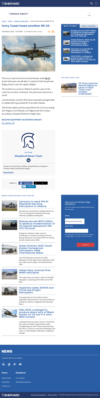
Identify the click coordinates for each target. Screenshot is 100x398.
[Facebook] (9, 364)
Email (68, 216)
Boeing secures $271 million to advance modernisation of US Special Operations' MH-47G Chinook (37, 225)
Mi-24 (47, 78)
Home (4, 21)
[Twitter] (14, 364)
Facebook (28, 183)
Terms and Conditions (38, 395)
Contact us (6, 386)
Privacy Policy (70, 236)
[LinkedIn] (3, 364)
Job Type (69, 226)
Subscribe (5, 382)
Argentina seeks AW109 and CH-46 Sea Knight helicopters (36, 290)
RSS (49, 31)
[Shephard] (10, 3)
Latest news (6, 378)
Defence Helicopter (21, 21)
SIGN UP (85, 245)
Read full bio (8, 172)
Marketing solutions (23, 382)
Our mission (20, 378)
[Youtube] (20, 364)
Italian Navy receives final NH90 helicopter (34, 271)
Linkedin (30, 186)
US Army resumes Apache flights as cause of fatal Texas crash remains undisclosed (88, 88)
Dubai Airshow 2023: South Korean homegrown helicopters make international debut (35, 249)
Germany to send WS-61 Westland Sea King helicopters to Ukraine (33, 204)
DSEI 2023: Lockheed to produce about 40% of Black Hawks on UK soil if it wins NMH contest (36, 313)
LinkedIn (28, 160)
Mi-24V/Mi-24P (8, 123)
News (10, 21)
